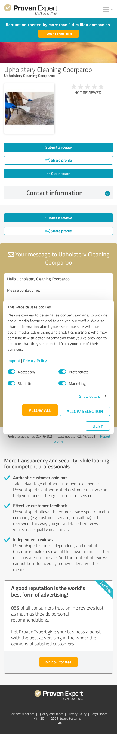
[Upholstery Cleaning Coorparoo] (29, 108)
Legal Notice (99, 713)
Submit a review (58, 147)
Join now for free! (58, 661)
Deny (98, 426)
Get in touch (60, 173)
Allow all (40, 410)
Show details (89, 396)
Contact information (54, 192)
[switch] (62, 371)
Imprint (14, 360)
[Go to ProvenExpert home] (30, 10)
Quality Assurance (51, 713)
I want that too (58, 34)
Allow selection (85, 411)
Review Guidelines (22, 713)
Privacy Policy (35, 360)
